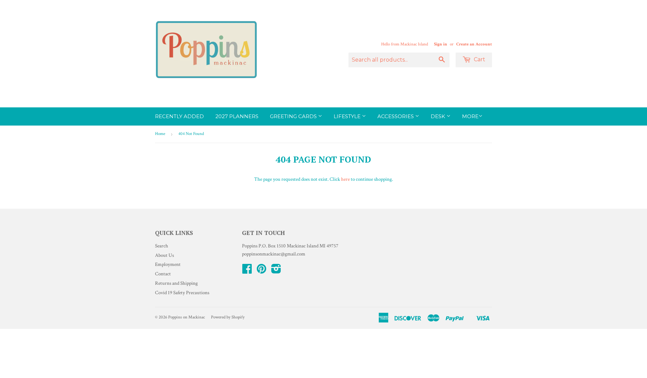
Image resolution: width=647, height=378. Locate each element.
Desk (438, 116)
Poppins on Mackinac (186, 317)
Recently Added (179, 116)
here (345, 179)
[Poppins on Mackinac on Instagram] (276, 271)
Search (161, 246)
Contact (163, 274)
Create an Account (474, 44)
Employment (168, 264)
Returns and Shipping (176, 283)
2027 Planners (236, 116)
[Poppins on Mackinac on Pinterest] (261, 271)
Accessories (396, 116)
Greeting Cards (294, 116)
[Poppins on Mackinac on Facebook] (247, 271)
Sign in (440, 44)
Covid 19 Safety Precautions (182, 292)
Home (160, 134)
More (470, 116)
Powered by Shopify (228, 317)
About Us (164, 255)
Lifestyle (348, 116)
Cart (478, 59)
